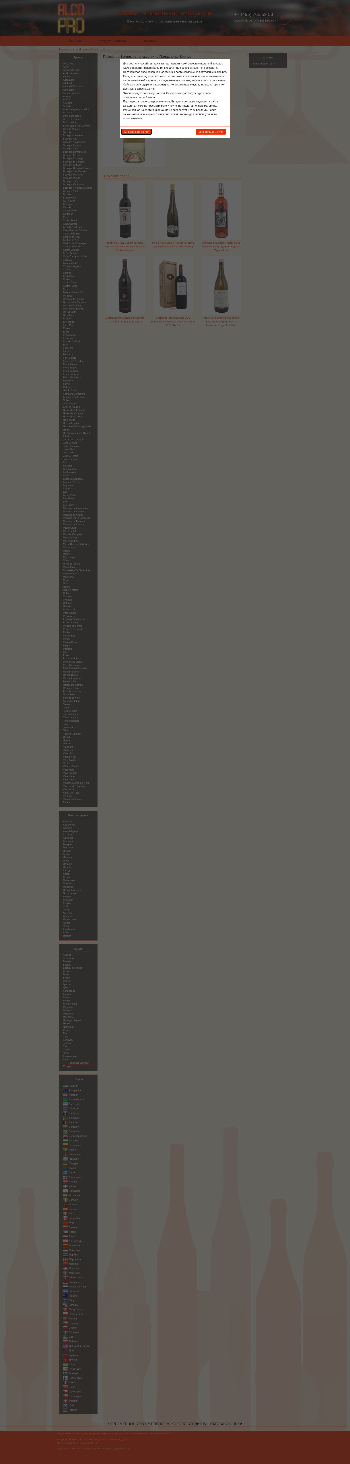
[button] (136, 131)
